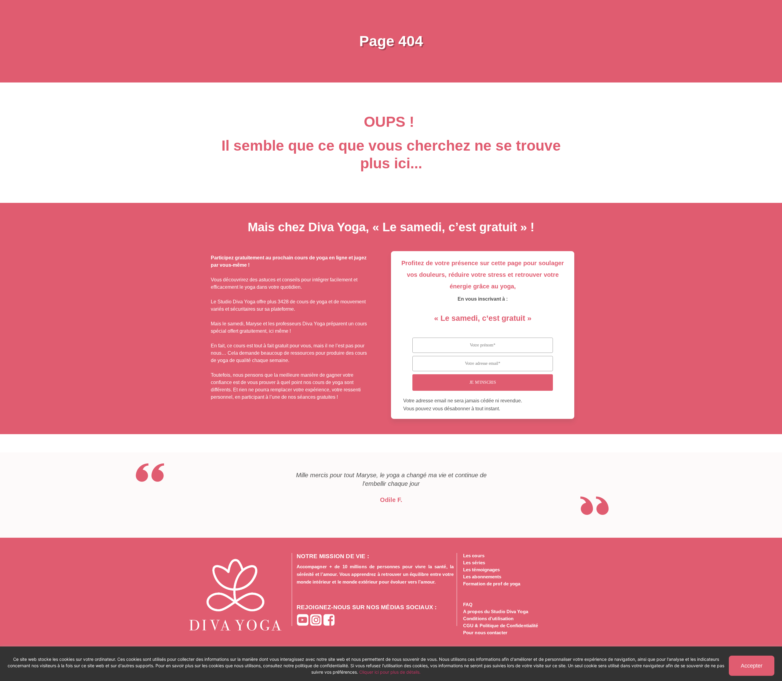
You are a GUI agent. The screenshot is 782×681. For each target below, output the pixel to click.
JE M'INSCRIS (483, 382)
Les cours (473, 555)
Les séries (474, 562)
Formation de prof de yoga (492, 583)
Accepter (751, 666)
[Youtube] (303, 620)
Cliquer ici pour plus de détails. (390, 672)
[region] (391, 663)
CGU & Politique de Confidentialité (500, 625)
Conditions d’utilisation (488, 618)
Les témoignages (481, 569)
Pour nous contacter (485, 632)
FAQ (468, 604)
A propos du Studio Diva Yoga (495, 611)
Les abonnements (482, 576)
